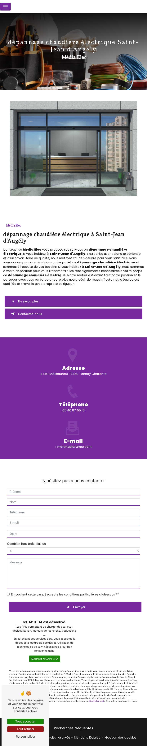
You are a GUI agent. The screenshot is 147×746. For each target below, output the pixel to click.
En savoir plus (28, 301)
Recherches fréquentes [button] (73, 728)
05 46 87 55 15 (73, 410)
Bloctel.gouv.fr (97, 701)
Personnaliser (25, 736)
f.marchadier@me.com (73, 447)
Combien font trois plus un (26, 544)
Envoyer (79, 607)
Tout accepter (25, 721)
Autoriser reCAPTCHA (44, 658)
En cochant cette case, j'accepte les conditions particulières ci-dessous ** (65, 594)
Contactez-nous (30, 314)
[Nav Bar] (5, 7)
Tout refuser (25, 729)
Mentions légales (87, 737)
